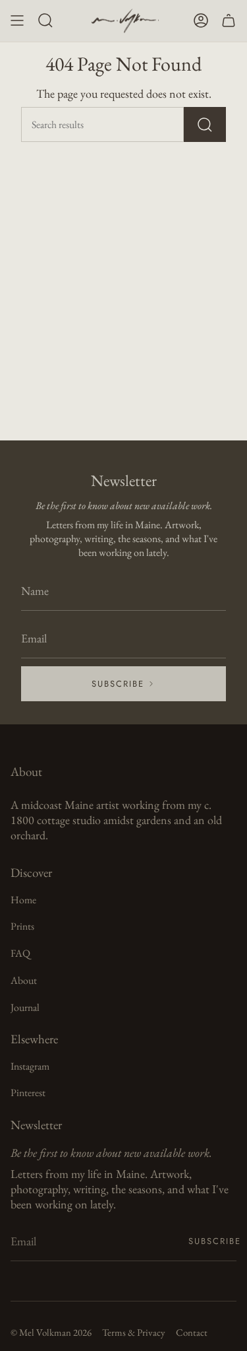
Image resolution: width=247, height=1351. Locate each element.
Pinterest (28, 1092)
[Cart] (228, 20)
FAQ (20, 953)
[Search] (205, 124)
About (24, 980)
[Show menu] (17, 20)
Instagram (30, 1066)
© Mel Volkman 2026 (51, 1332)
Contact (191, 1332)
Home (23, 900)
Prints (22, 926)
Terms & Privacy (133, 1332)
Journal (25, 1007)
